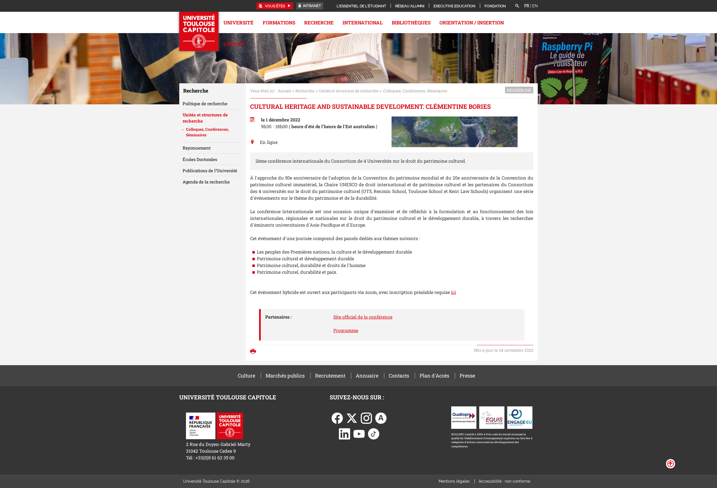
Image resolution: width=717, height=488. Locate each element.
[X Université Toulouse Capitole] (351, 417)
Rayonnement (197, 148)
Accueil (284, 90)
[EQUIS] (491, 417)
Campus (234, 44)
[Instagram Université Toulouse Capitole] (366, 417)
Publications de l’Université (210, 170)
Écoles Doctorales (200, 159)
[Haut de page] (670, 463)
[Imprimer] (254, 352)
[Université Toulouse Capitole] (230, 425)
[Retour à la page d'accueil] (198, 31)
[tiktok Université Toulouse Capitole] (373, 433)
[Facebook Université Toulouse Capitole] (337, 417)
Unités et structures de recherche (348, 90)
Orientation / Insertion (471, 22)
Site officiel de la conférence (362, 317)
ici (453, 292)
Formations (279, 22)
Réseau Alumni (409, 6)
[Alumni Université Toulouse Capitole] (381, 417)
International (363, 22)
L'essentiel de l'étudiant (361, 6)
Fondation (495, 6)
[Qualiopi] (463, 417)
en (535, 6)
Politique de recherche (205, 103)
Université (238, 22)
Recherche (319, 22)
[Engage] (519, 417)
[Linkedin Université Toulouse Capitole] (344, 433)
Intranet (311, 6)
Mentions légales (454, 481)
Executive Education (454, 6)
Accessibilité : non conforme (504, 481)
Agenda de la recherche (206, 182)
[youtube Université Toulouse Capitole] (359, 433)
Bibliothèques (411, 22)
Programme (345, 330)
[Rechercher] (517, 6)
